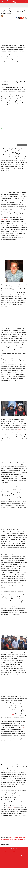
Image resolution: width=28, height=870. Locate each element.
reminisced (4, 219)
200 (20, 478)
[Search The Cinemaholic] (25, 1)
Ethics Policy (19, 855)
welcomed (12, 807)
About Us (4, 852)
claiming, (19, 429)
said (18, 149)
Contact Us (10, 852)
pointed (23, 727)
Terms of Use (5, 855)
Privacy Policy (16, 852)
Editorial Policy (12, 855)
